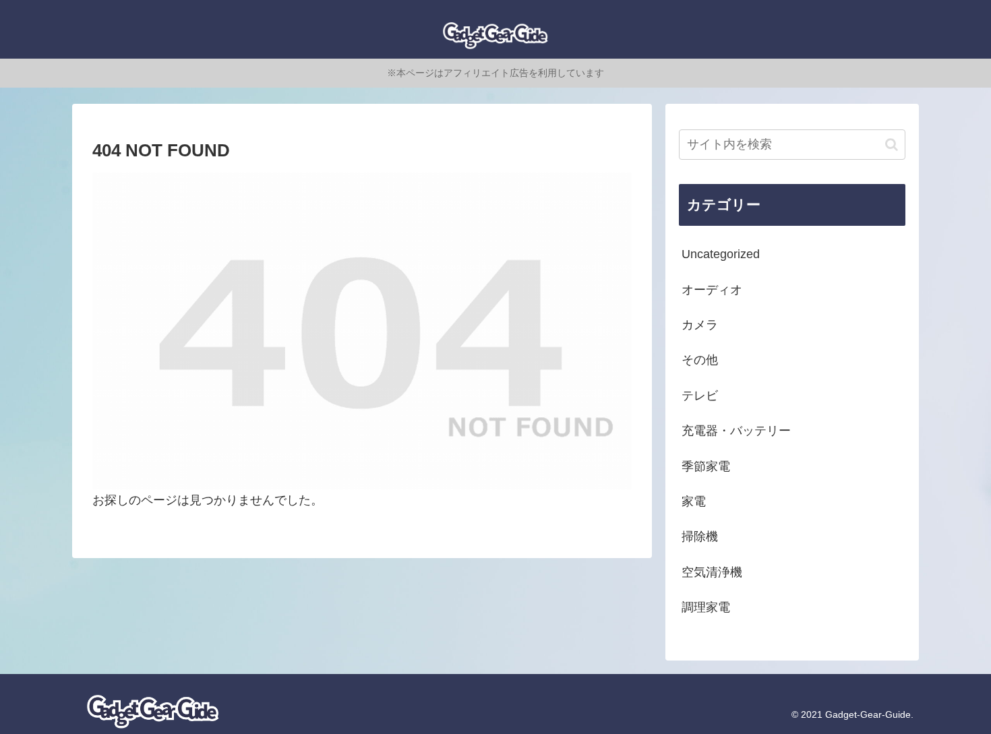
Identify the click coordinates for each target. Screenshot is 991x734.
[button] (891, 144)
